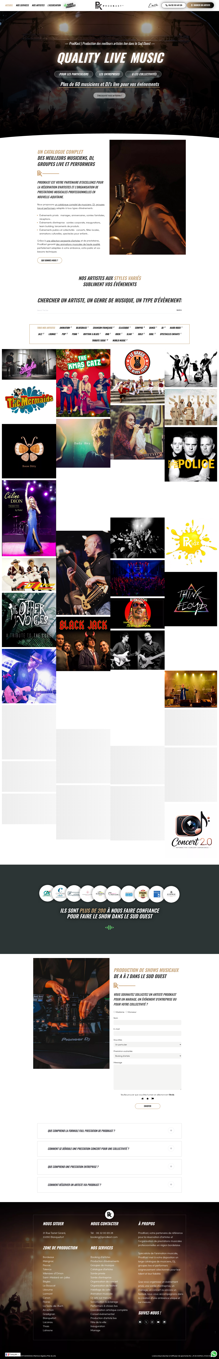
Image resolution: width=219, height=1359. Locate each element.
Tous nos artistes (46, 327)
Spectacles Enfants (170, 334)
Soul (152, 334)
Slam (129, 334)
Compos (139, 327)
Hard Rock (176, 327)
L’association (54, 5)
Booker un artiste (201, 5)
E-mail (117, 1029)
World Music (119, 340)
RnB (108, 334)
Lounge (52, 334)
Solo (141, 334)
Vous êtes (118, 1039)
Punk (75, 334)
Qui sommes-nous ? (49, 260)
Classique (124, 327)
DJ (163, 327)
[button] (73, 74)
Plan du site (51, 1356)
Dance (153, 327)
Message (118, 1062)
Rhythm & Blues (92, 334)
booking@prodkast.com (104, 1237)
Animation (65, 327)
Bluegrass (82, 327)
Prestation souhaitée (123, 1051)
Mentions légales (40, 1356)
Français (13, 1354)
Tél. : (93, 1233)
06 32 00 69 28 (175, 5)
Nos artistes (38, 5)
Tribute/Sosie (100, 340)
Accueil (9, 5)
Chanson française (103, 327)
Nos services (22, 5)
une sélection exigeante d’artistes (63, 240)
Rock (118, 334)
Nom (116, 1018)
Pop (64, 334)
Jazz (41, 334)
